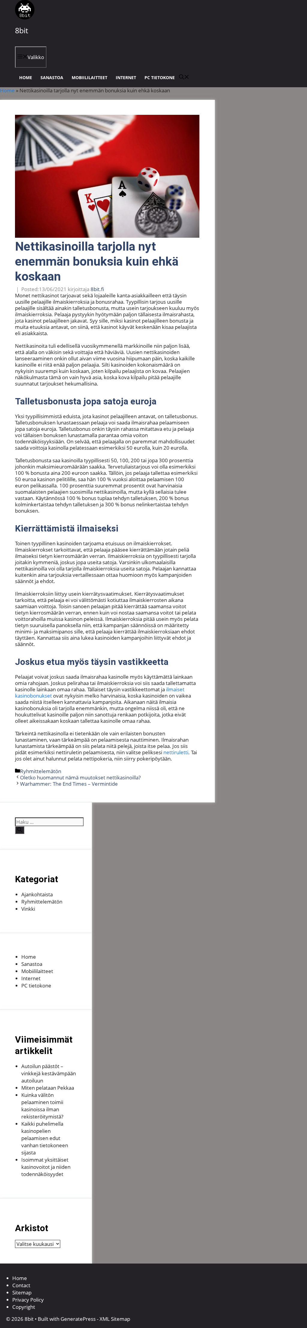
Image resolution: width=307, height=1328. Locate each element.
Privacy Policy (28, 1299)
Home (25, 77)
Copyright (23, 1306)
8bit (21, 30)
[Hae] (19, 830)
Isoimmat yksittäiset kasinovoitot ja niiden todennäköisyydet (45, 1167)
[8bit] (24, 17)
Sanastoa (51, 77)
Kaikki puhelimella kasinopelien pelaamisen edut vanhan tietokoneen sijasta (44, 1138)
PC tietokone (160, 77)
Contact (21, 1285)
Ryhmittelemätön (40, 771)
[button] (184, 77)
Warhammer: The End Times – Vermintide (69, 783)
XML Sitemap (115, 1318)
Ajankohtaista (37, 894)
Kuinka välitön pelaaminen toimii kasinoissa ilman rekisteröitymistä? (42, 1105)
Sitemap (21, 1292)
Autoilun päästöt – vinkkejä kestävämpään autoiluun (48, 1073)
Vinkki (28, 908)
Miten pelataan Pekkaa (47, 1087)
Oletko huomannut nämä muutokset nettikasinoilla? (80, 777)
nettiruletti (175, 752)
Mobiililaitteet (89, 77)
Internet (126, 77)
